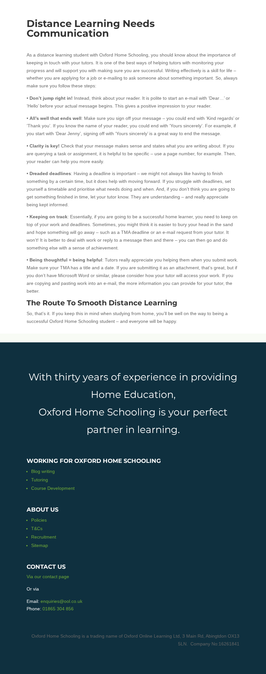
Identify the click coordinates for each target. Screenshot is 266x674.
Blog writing (43, 471)
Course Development (53, 488)
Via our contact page (48, 576)
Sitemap (39, 545)
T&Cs (36, 528)
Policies (39, 520)
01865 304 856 (58, 608)
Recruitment (43, 537)
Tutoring (39, 479)
